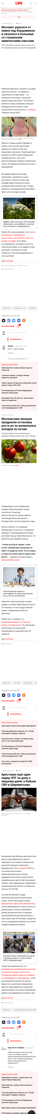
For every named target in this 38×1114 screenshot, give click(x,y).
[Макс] (9, 320)
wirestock (16, 465)
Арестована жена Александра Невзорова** (19, 726)
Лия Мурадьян (7, 644)
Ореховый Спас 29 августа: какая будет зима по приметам (17, 399)
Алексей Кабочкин (27, 903)
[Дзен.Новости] (3, 320)
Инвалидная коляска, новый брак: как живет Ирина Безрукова (17, 1110)
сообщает (31, 109)
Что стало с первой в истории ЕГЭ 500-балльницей (17, 762)
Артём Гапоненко (8, 1003)
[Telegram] (14, 320)
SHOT (20, 139)
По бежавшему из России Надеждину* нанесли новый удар (17, 391)
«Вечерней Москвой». (10, 560)
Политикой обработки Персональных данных (14, 10)
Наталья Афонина (8, 269)
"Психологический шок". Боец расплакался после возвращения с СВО (19, 406)
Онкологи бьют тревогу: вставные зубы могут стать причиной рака (17, 739)
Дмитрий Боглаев (9, 903)
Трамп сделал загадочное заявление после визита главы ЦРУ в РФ (19, 384)
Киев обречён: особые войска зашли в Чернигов (17, 369)
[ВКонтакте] (19, 320)
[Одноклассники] (24, 320)
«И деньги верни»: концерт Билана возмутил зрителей (15, 376)
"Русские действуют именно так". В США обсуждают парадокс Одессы (18, 732)
